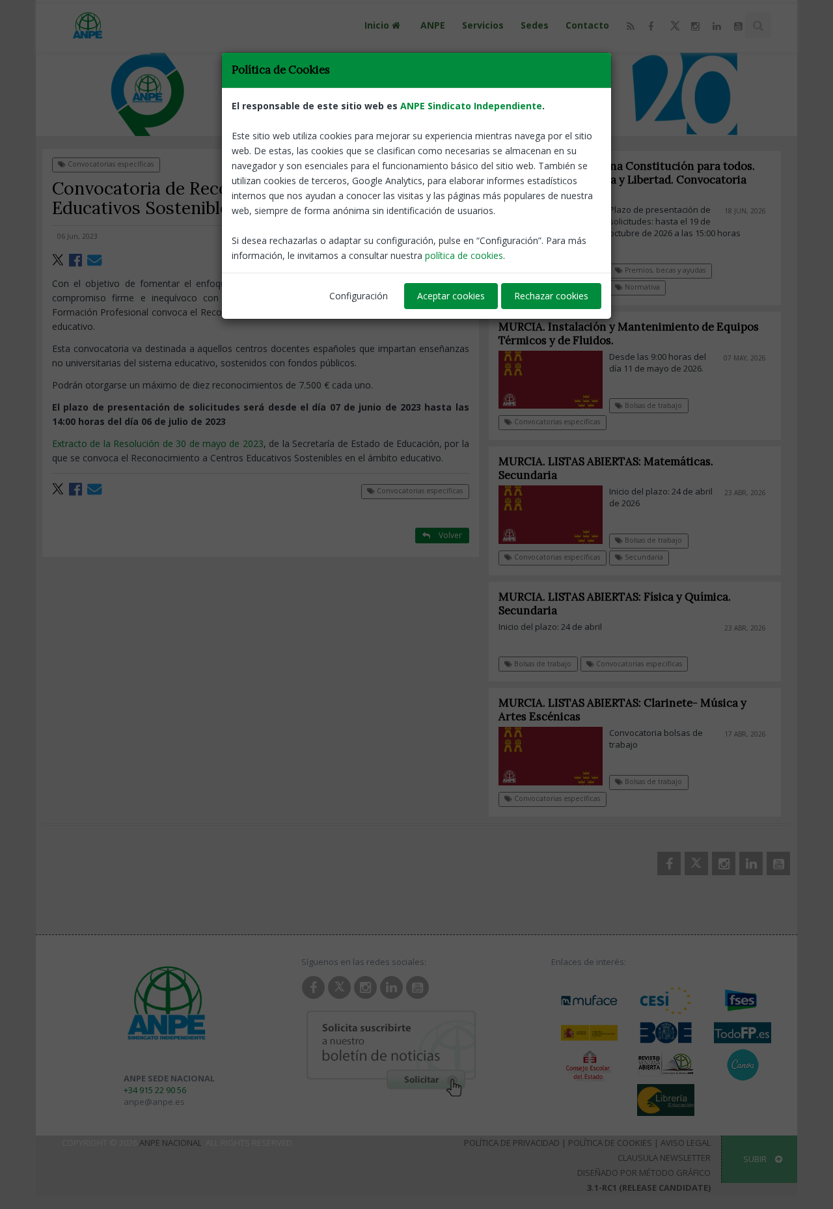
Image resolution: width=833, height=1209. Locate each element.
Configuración (358, 296)
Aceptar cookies (451, 296)
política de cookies (464, 255)
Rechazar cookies (551, 296)
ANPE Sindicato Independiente (471, 106)
